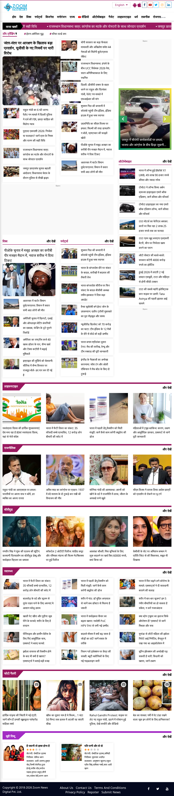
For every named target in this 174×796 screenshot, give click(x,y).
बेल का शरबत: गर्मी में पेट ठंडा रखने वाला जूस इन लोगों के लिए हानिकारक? (151, 717)
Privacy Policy (75, 792)
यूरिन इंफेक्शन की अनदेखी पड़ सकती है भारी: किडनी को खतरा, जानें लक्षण (153, 656)
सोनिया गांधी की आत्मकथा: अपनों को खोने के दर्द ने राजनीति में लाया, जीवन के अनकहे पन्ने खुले (109, 494)
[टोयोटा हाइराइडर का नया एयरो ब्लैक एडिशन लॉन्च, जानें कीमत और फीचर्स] (127, 207)
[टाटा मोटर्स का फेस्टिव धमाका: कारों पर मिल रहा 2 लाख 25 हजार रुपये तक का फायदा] (127, 224)
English (120, 5)
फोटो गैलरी (10, 673)
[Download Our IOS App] (139, 5)
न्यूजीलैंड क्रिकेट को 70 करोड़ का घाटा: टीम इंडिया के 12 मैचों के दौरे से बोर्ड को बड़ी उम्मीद (96, 329)
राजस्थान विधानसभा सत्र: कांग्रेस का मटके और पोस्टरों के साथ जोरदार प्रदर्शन (70, 26)
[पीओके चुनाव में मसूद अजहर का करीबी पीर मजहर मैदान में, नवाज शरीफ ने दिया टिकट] (69, 148)
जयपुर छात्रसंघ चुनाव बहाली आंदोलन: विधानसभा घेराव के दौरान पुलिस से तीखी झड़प (37, 173)
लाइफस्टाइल (124, 17)
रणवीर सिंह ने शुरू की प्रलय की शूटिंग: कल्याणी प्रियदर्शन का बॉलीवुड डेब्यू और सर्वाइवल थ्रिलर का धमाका (22, 555)
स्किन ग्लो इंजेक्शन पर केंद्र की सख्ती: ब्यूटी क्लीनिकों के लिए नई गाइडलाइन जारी (96, 656)
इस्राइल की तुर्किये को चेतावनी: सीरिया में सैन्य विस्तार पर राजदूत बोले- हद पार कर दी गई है (38, 368)
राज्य (72, 17)
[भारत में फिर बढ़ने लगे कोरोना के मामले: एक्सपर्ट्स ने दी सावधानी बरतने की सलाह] (127, 584)
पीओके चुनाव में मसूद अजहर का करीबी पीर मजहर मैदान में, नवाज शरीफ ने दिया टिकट (96, 149)
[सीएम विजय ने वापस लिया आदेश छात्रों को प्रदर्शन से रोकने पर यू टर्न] (152, 469)
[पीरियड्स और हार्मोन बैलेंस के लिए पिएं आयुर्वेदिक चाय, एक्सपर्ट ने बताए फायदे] (11, 637)
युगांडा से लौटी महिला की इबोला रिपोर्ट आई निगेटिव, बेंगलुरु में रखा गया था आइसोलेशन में (154, 638)
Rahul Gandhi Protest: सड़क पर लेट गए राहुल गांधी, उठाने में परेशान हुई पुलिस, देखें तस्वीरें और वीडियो (108, 719)
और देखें (51, 241)
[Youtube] (150, 5)
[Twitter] (156, 5)
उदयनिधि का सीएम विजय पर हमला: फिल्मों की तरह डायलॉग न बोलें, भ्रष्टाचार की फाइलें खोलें (95, 131)
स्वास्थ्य (8, 571)
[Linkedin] (168, 5)
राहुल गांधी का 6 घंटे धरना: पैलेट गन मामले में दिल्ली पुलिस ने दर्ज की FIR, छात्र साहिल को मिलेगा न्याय (38, 117)
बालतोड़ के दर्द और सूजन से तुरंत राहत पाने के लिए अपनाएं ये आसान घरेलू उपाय (38, 603)
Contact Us (84, 788)
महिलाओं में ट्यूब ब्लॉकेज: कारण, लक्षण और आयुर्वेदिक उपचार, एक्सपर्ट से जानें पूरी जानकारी (151, 432)
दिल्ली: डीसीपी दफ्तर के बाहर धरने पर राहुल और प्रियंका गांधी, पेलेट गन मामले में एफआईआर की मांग (95, 92)
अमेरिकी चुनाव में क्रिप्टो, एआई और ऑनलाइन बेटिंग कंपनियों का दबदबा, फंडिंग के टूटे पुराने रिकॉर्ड (37, 325)
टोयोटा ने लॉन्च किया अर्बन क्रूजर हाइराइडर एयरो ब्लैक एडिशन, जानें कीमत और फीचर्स (154, 192)
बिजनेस (50, 17)
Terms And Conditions (110, 788)
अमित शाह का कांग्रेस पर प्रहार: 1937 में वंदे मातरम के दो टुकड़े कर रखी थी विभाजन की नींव (65, 494)
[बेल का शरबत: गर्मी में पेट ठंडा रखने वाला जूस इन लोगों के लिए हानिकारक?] (152, 695)
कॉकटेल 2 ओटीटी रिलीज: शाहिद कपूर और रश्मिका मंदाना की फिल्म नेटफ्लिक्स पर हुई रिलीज (65, 555)
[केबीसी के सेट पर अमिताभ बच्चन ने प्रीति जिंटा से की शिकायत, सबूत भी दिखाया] (152, 531)
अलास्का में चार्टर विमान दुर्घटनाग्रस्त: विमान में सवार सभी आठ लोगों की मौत (94, 167)
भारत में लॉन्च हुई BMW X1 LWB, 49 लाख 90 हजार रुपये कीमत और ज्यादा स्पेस (154, 175)
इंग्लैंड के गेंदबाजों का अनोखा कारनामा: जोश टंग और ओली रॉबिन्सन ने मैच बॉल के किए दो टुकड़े (95, 367)
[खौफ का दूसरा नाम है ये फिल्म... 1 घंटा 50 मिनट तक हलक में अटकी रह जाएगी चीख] (65, 695)
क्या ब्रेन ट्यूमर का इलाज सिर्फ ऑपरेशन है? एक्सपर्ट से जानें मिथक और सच (153, 621)
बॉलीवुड (8, 509)
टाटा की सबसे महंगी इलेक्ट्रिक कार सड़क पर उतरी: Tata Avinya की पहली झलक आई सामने (153, 296)
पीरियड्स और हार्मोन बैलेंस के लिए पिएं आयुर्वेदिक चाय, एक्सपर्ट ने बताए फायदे (37, 638)
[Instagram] (162, 5)
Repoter (93, 792)
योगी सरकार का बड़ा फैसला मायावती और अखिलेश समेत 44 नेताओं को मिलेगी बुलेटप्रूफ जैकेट (96, 49)
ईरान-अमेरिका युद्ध (34, 34)
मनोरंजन (61, 17)
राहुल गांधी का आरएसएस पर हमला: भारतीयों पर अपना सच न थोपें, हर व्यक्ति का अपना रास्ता (19, 494)
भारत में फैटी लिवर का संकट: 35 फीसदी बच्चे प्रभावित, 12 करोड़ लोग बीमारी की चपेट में (64, 432)
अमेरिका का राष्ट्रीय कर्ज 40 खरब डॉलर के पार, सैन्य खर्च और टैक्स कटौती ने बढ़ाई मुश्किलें (37, 347)
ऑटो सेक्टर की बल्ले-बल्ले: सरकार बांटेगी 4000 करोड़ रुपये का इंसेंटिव (152, 260)
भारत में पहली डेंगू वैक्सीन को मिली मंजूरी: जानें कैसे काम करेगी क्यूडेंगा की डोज (108, 432)
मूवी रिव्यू (10, 736)
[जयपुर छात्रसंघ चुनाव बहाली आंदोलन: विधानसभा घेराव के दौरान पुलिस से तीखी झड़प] (11, 171)
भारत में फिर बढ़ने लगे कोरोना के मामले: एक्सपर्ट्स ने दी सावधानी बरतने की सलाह (154, 585)
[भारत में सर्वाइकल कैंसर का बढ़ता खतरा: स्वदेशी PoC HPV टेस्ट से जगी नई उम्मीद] (69, 619)
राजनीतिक (9, 448)
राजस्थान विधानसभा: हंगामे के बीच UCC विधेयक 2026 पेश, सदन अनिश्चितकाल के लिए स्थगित (95, 71)
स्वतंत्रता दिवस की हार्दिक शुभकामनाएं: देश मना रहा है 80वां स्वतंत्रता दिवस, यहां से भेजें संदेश (21, 432)
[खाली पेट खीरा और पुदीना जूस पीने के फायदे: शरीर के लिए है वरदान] (11, 619)
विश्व (28, 17)
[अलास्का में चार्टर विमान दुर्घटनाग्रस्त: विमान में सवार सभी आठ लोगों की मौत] (69, 166)
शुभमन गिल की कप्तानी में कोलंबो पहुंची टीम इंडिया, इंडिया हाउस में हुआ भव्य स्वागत (96, 110)
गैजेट (111, 17)
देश (21, 17)
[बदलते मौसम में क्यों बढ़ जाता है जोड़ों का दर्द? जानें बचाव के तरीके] (69, 637)
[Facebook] (144, 5)
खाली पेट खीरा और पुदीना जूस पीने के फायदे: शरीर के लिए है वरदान (37, 621)
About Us (66, 788)
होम (14, 17)
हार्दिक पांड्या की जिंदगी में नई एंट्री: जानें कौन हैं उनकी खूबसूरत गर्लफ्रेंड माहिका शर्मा (20, 719)
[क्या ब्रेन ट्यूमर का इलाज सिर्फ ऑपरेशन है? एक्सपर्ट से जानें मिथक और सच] (127, 619)
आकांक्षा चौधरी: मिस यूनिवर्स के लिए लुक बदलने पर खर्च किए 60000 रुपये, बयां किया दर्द (108, 555)
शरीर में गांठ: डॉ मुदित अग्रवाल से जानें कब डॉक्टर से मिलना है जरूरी (95, 603)
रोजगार (157, 17)
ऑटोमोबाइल (98, 17)
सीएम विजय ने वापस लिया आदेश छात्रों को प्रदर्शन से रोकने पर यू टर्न (151, 492)
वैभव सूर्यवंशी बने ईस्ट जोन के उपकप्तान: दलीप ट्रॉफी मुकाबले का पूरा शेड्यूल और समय (96, 311)
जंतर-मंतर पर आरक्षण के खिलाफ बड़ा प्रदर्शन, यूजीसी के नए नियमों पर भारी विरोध (29, 47)
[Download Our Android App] (135, 5)
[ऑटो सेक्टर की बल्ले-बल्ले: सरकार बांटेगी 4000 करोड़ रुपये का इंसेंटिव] (127, 258)
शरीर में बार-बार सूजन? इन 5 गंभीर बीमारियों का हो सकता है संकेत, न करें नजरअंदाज (153, 603)
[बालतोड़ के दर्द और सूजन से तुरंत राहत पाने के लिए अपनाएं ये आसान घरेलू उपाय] (11, 602)
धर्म (136, 17)
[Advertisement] (58, 211)
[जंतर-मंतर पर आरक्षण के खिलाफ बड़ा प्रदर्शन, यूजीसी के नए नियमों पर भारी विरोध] (42, 80)
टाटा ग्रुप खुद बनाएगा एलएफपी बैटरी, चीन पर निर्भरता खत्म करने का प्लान (154, 243)
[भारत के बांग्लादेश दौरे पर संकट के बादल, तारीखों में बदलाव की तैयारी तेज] (69, 271)
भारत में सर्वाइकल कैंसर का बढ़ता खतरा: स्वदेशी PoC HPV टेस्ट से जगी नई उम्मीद (94, 621)
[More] (163, 17)
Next (167, 122)
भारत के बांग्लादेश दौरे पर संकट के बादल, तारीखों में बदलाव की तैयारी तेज (96, 272)
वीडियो (85, 17)
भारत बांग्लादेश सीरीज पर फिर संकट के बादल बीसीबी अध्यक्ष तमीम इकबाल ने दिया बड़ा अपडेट (95, 293)
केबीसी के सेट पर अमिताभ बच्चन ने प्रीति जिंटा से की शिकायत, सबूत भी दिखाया (150, 555)
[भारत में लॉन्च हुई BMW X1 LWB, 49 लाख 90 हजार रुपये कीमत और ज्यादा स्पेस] (127, 173)
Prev (122, 122)
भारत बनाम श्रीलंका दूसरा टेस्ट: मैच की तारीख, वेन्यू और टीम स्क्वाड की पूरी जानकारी (95, 346)
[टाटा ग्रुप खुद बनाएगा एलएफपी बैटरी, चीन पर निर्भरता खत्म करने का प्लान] (127, 241)
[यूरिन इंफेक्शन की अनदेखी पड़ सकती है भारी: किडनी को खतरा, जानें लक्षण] (127, 655)
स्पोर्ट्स (38, 17)
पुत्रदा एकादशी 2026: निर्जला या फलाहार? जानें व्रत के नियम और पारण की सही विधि (38, 135)
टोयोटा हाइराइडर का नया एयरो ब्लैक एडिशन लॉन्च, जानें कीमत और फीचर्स (153, 209)
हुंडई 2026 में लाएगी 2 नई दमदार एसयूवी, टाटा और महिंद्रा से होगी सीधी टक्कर (154, 277)
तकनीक (145, 17)
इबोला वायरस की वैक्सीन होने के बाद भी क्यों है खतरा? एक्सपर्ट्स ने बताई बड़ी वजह (37, 656)
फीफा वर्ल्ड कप (58, 34)
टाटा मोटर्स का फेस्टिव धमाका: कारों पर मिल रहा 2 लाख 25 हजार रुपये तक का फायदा (153, 226)
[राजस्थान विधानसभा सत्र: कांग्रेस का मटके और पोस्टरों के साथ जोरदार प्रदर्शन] (11, 153)
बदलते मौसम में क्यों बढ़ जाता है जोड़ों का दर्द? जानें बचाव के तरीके (95, 638)
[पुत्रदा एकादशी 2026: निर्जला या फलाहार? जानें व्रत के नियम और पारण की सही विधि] (11, 134)
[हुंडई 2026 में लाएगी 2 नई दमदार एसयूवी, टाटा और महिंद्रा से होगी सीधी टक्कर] (127, 275)
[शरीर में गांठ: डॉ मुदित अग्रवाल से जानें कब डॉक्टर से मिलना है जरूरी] (69, 602)
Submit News (111, 792)
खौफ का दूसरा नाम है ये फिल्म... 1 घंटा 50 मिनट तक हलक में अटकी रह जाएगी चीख (65, 719)
